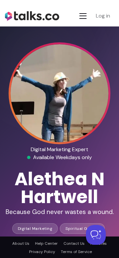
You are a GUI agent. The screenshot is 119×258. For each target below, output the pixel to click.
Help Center (46, 243)
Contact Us (74, 243)
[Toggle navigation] (83, 16)
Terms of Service (76, 251)
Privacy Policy (42, 251)
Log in (103, 15)
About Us (20, 243)
